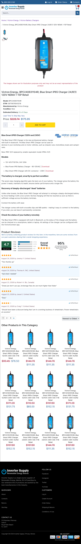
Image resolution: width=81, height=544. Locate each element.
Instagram (45, 478)
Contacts (76, 2)
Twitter (44, 482)
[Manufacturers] (2, 7)
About (3, 494)
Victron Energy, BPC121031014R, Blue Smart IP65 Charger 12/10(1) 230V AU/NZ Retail (70, 395)
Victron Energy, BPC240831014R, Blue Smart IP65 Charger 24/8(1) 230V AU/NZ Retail (70, 437)
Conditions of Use (48, 511)
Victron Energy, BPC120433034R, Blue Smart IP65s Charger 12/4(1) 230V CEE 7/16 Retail (10, 353)
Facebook (45, 474)
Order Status (62, 2)
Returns (4, 503)
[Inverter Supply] (14, 7)
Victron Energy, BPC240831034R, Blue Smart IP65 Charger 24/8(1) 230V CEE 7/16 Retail (30, 437)
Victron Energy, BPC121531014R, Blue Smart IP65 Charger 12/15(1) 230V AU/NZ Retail (11, 437)
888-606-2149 (9, 2)
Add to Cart (40, 125)
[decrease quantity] (5, 124)
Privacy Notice (30, 534)
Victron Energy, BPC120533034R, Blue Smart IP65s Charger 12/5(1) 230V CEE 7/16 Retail (30, 395)
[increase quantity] (22, 124)
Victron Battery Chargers (29, 20)
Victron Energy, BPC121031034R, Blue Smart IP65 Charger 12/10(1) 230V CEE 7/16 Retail (10, 395)
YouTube (45, 487)
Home (3, 20)
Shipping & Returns (48, 507)
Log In (49, 2)
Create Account (47, 498)
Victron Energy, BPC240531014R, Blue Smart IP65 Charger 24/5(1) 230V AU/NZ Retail (30, 353)
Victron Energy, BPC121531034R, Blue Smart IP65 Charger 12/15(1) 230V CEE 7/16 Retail (50, 395)
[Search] (78, 13)
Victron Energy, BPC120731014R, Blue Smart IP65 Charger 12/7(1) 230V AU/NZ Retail (70, 353)
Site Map (4, 507)
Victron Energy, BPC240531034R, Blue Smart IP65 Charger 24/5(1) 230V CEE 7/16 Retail (50, 437)
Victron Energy (13, 20)
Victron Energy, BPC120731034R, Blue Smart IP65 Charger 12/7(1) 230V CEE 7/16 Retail (50, 353)
